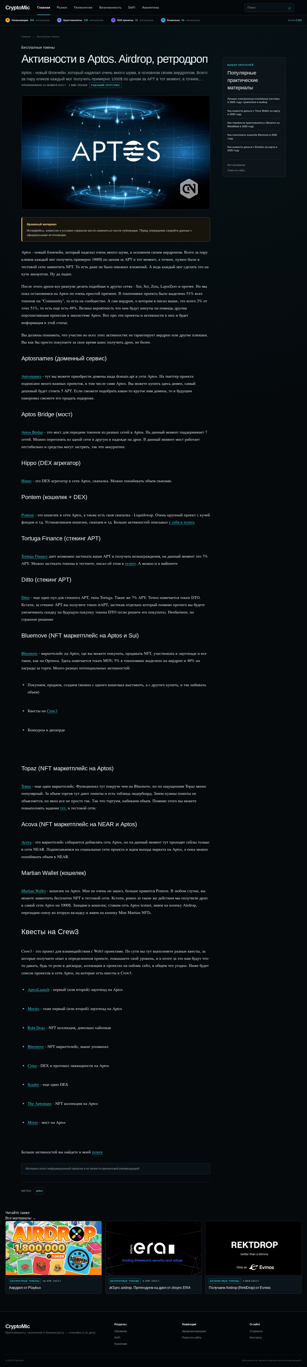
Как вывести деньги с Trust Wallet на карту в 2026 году (253, 113)
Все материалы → (20, 1218)
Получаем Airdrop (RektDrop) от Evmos (239, 1288)
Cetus (32, 1065)
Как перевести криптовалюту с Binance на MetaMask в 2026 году (253, 125)
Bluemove (29, 653)
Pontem (27, 514)
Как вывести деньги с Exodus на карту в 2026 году (252, 149)
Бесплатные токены (48, 36)
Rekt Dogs (36, 1027)
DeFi (131, 7)
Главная (43, 7)
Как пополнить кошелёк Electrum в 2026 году (252, 137)
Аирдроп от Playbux (25, 1288)
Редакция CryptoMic (105, 85)
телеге (130, 563)
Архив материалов (194, 1331)
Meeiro (33, 1008)
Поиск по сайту (236, 170)
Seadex (33, 1084)
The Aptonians (40, 1103)
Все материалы (236, 165)
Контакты (256, 1337)
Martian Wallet (33, 890)
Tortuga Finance (34, 556)
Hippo (26, 480)
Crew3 (52, 710)
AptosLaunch (38, 989)
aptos (39, 1190)
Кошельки (120, 1343)
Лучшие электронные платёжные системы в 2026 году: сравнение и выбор (253, 100)
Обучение (120, 1331)
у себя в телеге (181, 522)
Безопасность (110, 7)
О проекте (256, 1331)
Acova (26, 842)
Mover (33, 1122)
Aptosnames (31, 376)
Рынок (62, 7)
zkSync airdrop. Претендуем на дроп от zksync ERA (150, 1288)
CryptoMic (17, 7)
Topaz (26, 786)
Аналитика (150, 7)
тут (63, 808)
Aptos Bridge (32, 432)
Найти (290, 8)
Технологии (83, 7)
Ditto (25, 597)
